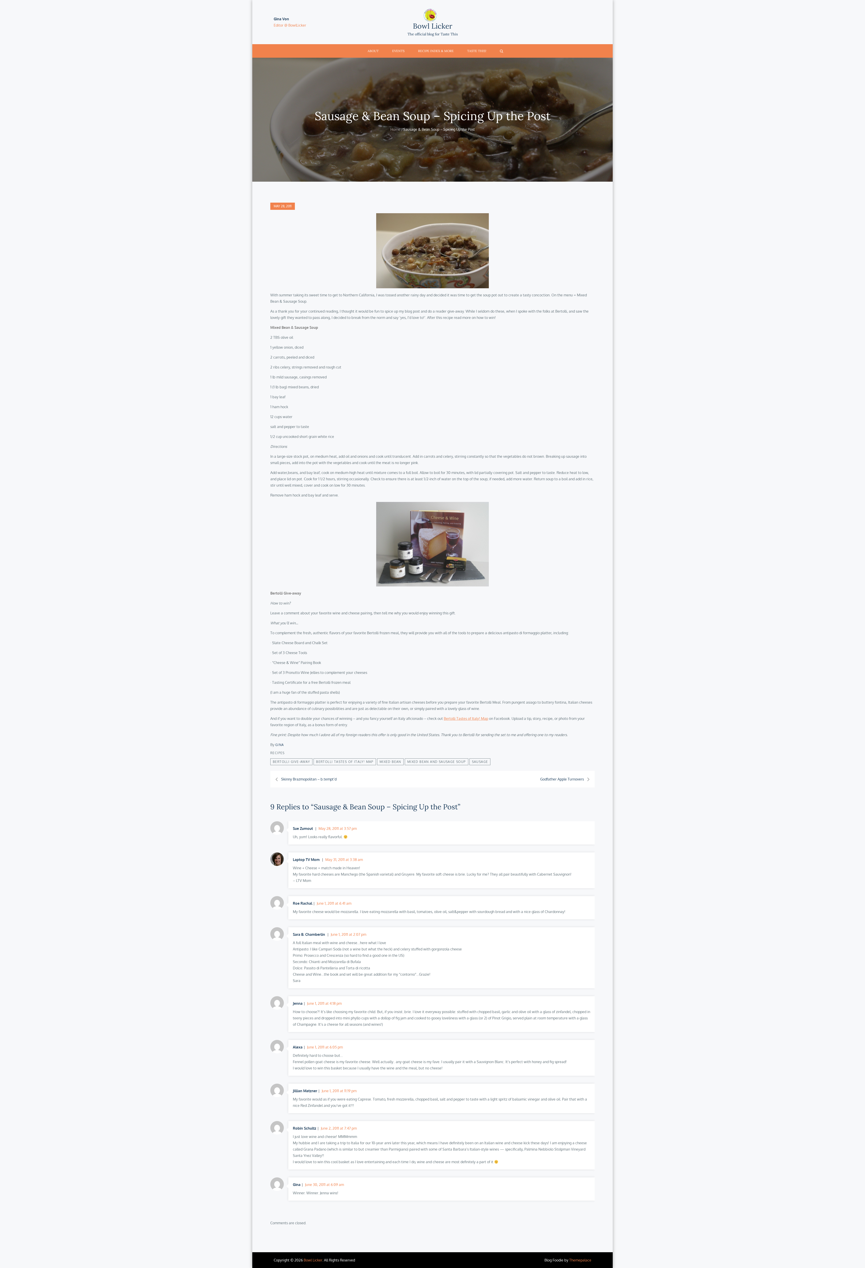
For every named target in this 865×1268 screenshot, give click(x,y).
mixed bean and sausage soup (436, 762)
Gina (279, 745)
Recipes (277, 753)
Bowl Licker (432, 26)
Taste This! (476, 51)
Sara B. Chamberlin (309, 934)
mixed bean (390, 762)
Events (398, 51)
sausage (480, 762)
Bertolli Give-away (291, 762)
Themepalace (580, 1260)
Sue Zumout (303, 828)
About (373, 51)
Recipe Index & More (436, 51)
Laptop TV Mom (306, 859)
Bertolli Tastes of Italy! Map (466, 718)
